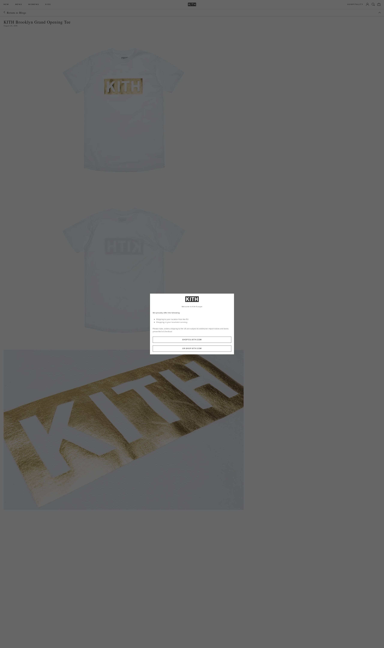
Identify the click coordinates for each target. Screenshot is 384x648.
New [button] (6, 4)
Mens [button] (18, 4)
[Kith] (192, 4)
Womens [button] (33, 4)
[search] (373, 4)
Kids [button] (48, 4)
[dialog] (192, 324)
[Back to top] (379, 12)
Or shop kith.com (192, 348)
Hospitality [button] (355, 4)
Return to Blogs (16, 12)
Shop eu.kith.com (192, 339)
